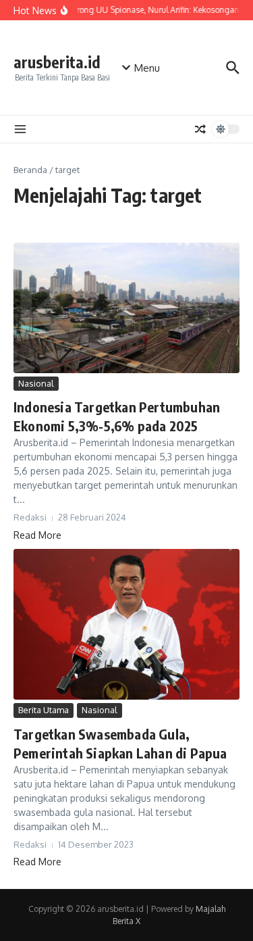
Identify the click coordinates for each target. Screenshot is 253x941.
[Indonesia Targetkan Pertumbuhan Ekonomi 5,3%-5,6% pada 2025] (126, 308)
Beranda (30, 169)
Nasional (36, 383)
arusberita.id (57, 62)
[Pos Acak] (200, 129)
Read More (37, 535)
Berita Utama (43, 709)
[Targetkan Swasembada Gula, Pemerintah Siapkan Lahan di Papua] (126, 624)
